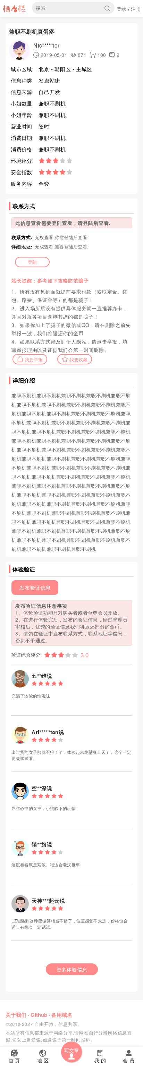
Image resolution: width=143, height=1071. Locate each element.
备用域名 (61, 1015)
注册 (136, 8)
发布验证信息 (35, 587)
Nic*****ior (46, 45)
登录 (122, 8)
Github (39, 1015)
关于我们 (16, 1015)
